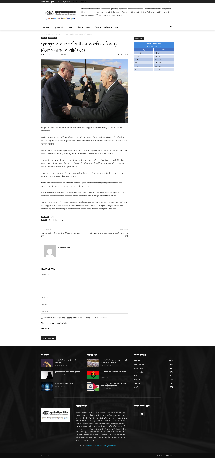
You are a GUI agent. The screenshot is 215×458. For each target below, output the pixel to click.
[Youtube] (172, 1)
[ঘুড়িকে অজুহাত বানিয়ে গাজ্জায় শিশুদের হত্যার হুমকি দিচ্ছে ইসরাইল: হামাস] (93, 386)
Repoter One (47, 55)
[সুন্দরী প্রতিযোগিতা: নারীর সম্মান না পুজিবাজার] (47, 375)
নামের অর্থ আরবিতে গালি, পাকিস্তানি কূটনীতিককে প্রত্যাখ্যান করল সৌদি (61, 234)
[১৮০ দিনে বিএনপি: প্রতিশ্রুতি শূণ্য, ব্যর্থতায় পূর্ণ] (93, 375)
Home (43, 34)
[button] (171, 27)
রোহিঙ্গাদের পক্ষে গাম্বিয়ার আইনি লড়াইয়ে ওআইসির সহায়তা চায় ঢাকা (109, 234)
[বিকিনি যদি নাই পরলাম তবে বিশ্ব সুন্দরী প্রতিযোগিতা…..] (47, 363)
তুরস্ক (63, 220)
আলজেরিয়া (56, 220)
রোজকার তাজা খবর (52, 37)
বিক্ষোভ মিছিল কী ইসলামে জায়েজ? (64, 383)
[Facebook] (169, 1)
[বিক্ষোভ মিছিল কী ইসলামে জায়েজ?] (47, 386)
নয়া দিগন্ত (52, 217)
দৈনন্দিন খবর (50, 34)
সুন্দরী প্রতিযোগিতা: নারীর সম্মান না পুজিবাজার (67, 372)
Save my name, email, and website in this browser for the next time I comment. (76, 318)
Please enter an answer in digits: (54, 323)
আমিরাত (50, 220)
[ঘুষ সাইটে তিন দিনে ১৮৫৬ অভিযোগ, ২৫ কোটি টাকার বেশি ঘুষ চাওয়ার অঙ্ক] (93, 363)
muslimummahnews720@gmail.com (101, 445)
